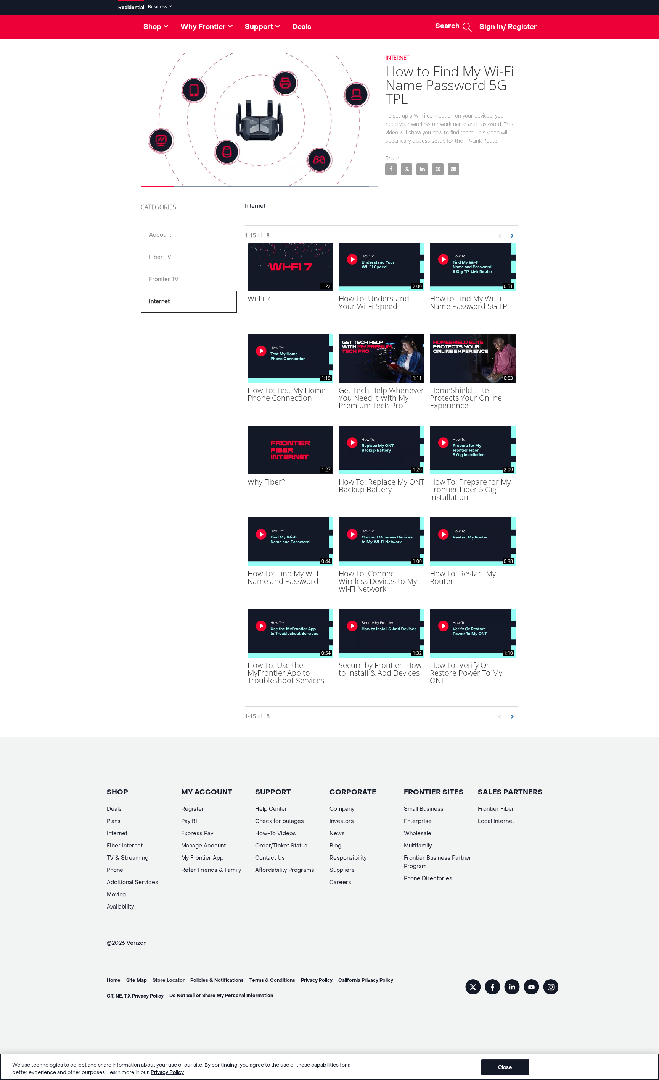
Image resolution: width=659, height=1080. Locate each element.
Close (505, 1067)
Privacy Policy (167, 1072)
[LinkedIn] (512, 987)
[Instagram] (550, 988)
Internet (159, 301)
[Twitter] (473, 987)
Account (160, 235)
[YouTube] (531, 987)
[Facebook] (492, 987)
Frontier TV (163, 279)
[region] (329, 1067)
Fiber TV (160, 257)
